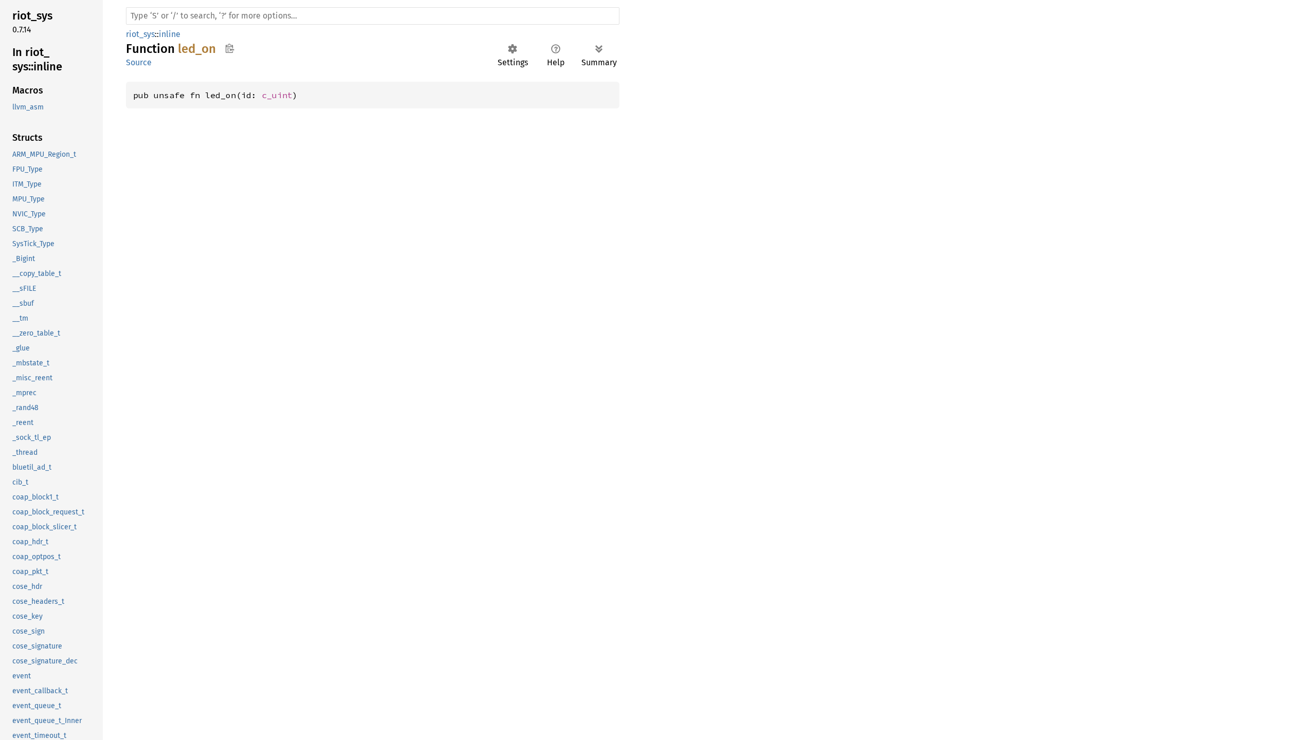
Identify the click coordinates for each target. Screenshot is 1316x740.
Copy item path (229, 48)
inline (169, 34)
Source (139, 62)
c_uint (277, 95)
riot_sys (140, 34)
